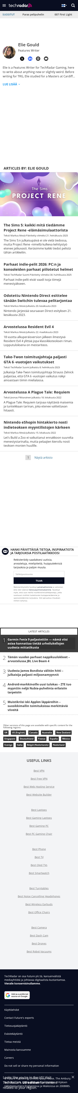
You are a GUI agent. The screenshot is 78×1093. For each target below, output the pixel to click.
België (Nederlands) (37, 744)
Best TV (39, 857)
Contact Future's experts (19, 1017)
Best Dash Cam (39, 935)
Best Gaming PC (39, 826)
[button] (4, 5)
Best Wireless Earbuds (39, 904)
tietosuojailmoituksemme (40, 589)
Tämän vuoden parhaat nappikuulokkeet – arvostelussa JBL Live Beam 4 (39, 659)
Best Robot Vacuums (39, 951)
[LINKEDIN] (30, 59)
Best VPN (39, 770)
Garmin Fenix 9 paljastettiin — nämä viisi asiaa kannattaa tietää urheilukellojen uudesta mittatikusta (38, 643)
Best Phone (39, 849)
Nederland (59, 744)
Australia (47, 732)
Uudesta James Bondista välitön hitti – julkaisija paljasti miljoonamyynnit (35, 673)
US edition (30, 1082)
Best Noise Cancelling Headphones (39, 896)
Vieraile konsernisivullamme (22, 983)
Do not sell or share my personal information (31, 1065)
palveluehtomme (44, 587)
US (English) (18, 732)
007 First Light (63, 14)
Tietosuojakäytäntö (15, 1025)
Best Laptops (39, 810)
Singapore (9, 738)
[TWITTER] (22, 59)
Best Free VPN (39, 778)
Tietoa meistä (12, 1041)
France (41, 738)
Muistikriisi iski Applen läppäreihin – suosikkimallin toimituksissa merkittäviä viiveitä (38, 706)
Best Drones (39, 943)
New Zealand (63, 732)
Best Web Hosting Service (39, 786)
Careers (9, 1057)
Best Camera (39, 927)
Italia (19, 744)
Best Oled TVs (39, 865)
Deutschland (27, 738)
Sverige (8, 744)
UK (5, 732)
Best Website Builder (39, 794)
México (66, 738)
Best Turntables (39, 888)
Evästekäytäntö (13, 1033)
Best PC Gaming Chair (39, 834)
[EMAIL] (46, 59)
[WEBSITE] (38, 59)
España (54, 738)
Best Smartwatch (39, 873)
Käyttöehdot (11, 1009)
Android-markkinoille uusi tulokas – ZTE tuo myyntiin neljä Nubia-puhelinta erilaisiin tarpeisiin (39, 688)
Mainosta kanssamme (17, 1049)
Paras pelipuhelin (33, 14)
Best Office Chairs (39, 912)
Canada (33, 732)
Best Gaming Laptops (39, 818)
